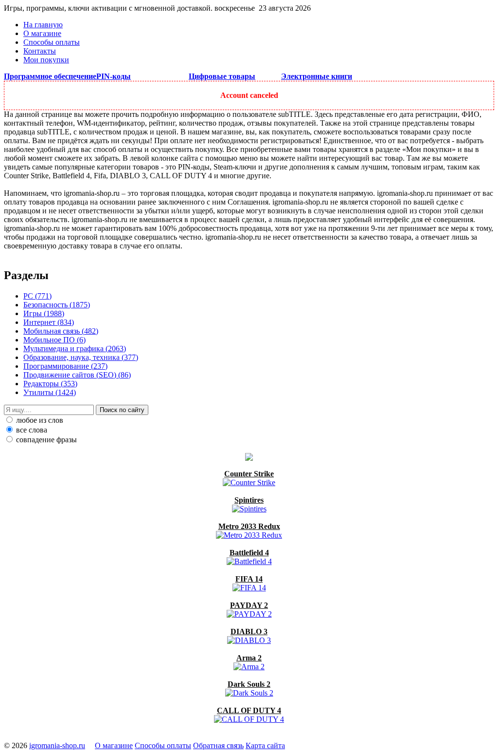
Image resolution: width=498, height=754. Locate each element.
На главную (43, 24)
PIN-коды (113, 76)
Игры (43, 313)
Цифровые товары (222, 76)
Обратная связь (218, 745)
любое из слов (38, 420)
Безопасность (56, 305)
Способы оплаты (51, 42)
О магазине (42, 33)
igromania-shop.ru (57, 745)
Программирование (65, 366)
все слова (30, 430)
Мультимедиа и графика (74, 348)
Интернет (48, 322)
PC (37, 296)
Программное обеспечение (50, 76)
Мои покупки (46, 60)
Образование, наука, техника (80, 357)
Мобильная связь (60, 331)
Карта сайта (265, 745)
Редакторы (50, 383)
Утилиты (49, 392)
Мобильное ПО (54, 340)
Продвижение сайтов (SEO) (77, 375)
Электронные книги (316, 76)
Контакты (39, 51)
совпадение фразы (45, 439)
